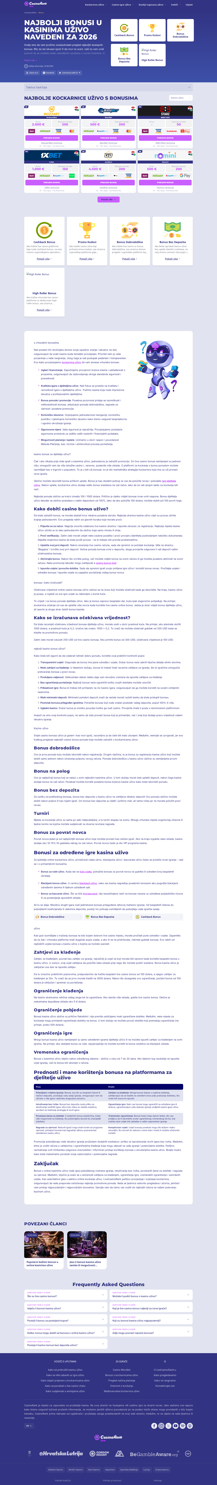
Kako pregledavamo (165, 1375)
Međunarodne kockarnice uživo (122, 1391)
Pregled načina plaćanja (121, 1380)
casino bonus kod (106, 563)
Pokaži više (107, 199)
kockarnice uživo (71, 362)
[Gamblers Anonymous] (119, 1454)
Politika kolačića (63, 1480)
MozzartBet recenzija (51, 142)
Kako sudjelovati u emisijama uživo (65, 1391)
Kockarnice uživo (94, 4)
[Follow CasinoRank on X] (168, 1426)
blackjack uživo (88, 883)
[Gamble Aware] (154, 1454)
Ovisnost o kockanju (121, 1385)
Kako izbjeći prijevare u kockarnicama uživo (65, 1380)
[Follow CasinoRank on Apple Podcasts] (190, 1426)
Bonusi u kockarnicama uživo (121, 1375)
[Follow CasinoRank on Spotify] (183, 1426)
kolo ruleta (86, 871)
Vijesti (189, 4)
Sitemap (158, 1480)
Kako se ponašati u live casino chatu (65, 1385)
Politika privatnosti (112, 1480)
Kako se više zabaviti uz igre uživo (65, 1375)
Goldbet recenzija (108, 187)
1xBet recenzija (51, 187)
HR (27, 1425)
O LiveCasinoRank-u (165, 1369)
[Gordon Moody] (99, 1454)
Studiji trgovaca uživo (151, 4)
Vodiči (174, 4)
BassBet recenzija (108, 142)
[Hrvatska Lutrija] (61, 1454)
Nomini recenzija (165, 187)
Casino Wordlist (121, 1369)
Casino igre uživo (121, 4)
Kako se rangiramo (165, 1380)
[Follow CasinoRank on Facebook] (154, 1426)
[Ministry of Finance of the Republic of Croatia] (29, 1454)
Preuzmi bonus (51, 138)
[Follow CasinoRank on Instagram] (161, 1426)
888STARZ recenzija (165, 142)
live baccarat (90, 893)
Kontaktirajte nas (165, 1385)
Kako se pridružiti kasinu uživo (65, 1369)
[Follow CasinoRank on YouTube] (176, 1426)
